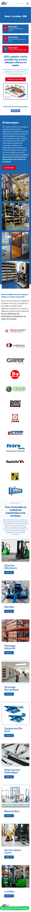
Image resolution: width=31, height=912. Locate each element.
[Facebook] (12, 110)
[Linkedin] (15, 110)
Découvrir (9, 572)
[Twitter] (18, 110)
